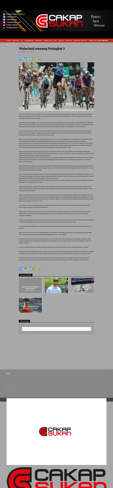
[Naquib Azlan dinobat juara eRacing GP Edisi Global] (30, 305)
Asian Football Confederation (12, 377)
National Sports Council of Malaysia (13, 391)
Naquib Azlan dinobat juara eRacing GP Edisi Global (30, 307)
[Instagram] (25, 57)
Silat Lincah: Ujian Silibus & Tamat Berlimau (30, 287)
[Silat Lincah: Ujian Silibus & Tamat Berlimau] (30, 285)
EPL (22, 40)
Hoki (55, 40)
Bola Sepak (16, 40)
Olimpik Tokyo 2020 (94, 40)
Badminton (38, 40)
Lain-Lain (61, 40)
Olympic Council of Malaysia (12, 394)
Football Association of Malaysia (13, 382)
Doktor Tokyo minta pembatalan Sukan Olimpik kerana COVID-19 (82, 287)
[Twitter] (23, 57)
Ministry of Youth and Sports (12, 387)
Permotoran (48, 40)
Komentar (69, 40)
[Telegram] (31, 57)
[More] (36, 57)
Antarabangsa (29, 40)
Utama (9, 40)
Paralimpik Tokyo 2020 (80, 40)
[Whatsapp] (28, 57)
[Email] (33, 57)
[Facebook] (20, 57)
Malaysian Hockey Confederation (13, 384)
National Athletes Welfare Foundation (14, 389)
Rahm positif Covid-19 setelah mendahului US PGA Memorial (56, 287)
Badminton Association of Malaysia (13, 380)
